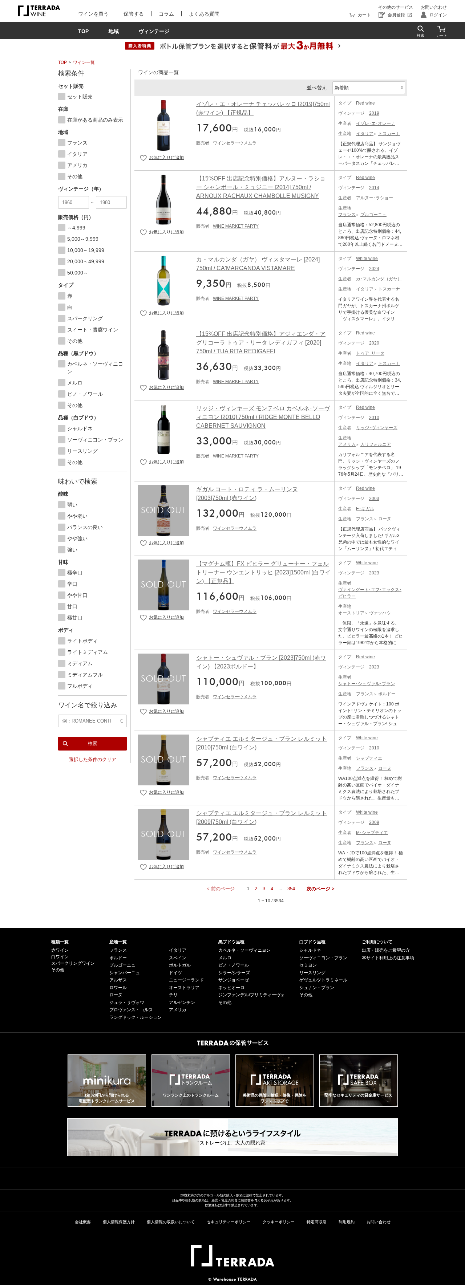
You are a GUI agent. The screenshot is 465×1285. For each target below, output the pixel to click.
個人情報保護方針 (119, 1222)
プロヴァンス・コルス (131, 1009)
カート (364, 14)
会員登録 (396, 14)
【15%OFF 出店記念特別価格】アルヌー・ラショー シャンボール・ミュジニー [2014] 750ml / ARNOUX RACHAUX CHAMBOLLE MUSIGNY (261, 187)
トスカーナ (389, 133)
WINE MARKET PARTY (236, 226)
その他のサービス (395, 7)
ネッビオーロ (231, 987)
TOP (62, 62)
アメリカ (347, 444)
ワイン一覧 (84, 62)
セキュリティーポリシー (229, 1222)
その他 (57, 969)
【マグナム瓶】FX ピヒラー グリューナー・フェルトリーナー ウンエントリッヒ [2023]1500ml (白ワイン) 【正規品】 (263, 572)
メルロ (224, 957)
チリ (173, 994)
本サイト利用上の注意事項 (388, 957)
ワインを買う (93, 14)
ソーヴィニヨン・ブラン (323, 957)
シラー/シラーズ (234, 972)
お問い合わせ (434, 7)
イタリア (364, 133)
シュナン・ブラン (316, 987)
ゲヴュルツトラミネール (323, 980)
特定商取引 (317, 1222)
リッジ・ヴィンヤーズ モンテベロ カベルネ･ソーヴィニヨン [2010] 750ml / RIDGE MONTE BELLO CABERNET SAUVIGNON (263, 417)
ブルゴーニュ (373, 214)
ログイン (438, 14)
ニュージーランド (186, 980)
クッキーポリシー (279, 1222)
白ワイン (60, 956)
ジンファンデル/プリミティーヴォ (251, 994)
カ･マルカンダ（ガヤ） (379, 278)
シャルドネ (310, 950)
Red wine (365, 103)
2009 (374, 822)
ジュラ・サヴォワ (126, 1002)
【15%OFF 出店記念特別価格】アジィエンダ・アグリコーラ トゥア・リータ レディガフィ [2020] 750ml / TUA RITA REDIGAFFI (261, 342)
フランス (347, 214)
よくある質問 (204, 14)
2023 (374, 573)
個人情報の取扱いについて (171, 1222)
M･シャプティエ (372, 832)
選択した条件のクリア (92, 759)
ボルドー (387, 693)
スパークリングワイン (73, 963)
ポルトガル (180, 965)
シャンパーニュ (124, 972)
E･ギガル (365, 508)
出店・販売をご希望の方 (386, 950)
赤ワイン (60, 950)
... (280, 889)
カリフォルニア (375, 444)
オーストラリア (184, 987)
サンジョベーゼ (233, 980)
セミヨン (308, 965)
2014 (374, 187)
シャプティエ (369, 758)
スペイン (177, 957)
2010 (374, 417)
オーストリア (351, 612)
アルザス (118, 980)
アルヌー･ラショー (374, 197)
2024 (374, 268)
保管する (134, 14)
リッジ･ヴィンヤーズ (376, 427)
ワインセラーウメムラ (234, 143)
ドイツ (175, 972)
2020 (374, 343)
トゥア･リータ (370, 353)
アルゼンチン (182, 1002)
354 (291, 888)
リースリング (312, 972)
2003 (374, 498)
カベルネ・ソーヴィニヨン (244, 950)
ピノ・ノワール (233, 965)
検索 (92, 743)
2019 (374, 113)
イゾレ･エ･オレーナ (375, 123)
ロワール (118, 987)
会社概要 (83, 1222)
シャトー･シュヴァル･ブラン (366, 683)
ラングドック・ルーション (135, 1017)
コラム (166, 14)
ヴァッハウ (380, 612)
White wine (367, 258)
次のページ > (321, 888)
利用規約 (347, 1222)
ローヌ (384, 518)
